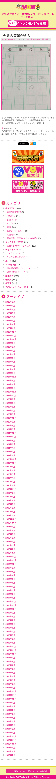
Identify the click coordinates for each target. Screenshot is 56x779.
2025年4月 (10, 361)
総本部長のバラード (16, 271)
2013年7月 (10, 755)
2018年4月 (10, 541)
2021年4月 (10, 447)
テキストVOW (11, 249)
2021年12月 (10, 432)
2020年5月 (10, 474)
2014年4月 (10, 721)
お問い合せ (31, 771)
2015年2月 (10, 683)
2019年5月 (10, 507)
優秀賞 (8, 279)
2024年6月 (10, 380)
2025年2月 (10, 369)
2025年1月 (10, 372)
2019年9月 (10, 492)
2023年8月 (10, 403)
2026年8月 (10, 301)
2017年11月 (10, 560)
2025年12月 (10, 331)
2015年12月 (10, 646)
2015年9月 (10, 657)
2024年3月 (10, 387)
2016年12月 (10, 601)
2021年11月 (10, 436)
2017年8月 (10, 571)
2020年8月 (10, 466)
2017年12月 (10, 556)
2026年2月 (10, 324)
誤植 (9, 227)
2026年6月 (10, 309)
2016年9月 (10, 612)
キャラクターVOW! (14, 242)
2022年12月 (10, 417)
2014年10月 (10, 698)
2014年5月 (10, 717)
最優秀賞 (9, 275)
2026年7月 (10, 305)
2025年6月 (10, 354)
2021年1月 (10, 455)
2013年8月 (10, 751)
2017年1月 (10, 597)
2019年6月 (10, 504)
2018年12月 (10, 519)
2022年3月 (10, 429)
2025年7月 (10, 350)
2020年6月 (10, 470)
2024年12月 (10, 376)
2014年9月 (10, 702)
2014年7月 (10, 710)
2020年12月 (10, 459)
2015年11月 (10, 650)
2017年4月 (10, 586)
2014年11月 (10, 695)
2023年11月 (10, 395)
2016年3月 (10, 635)
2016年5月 (10, 627)
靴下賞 (45, 39)
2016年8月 (10, 616)
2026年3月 (10, 320)
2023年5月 (10, 406)
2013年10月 (10, 743)
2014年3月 (10, 725)
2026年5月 (10, 313)
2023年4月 (10, 410)
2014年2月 (10, 728)
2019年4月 (10, 511)
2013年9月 (10, 747)
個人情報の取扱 (42, 771)
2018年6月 (10, 534)
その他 (29, 39)
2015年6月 (10, 668)
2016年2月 (10, 638)
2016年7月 (10, 620)
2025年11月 (10, 335)
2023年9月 (10, 399)
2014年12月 (10, 691)
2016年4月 (10, 631)
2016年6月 (10, 623)
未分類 (8, 260)
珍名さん (11, 215)
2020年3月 (10, 481)
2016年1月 (10, 642)
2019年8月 (10, 496)
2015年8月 (10, 661)
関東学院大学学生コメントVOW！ (22, 238)
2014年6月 (10, 713)
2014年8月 (10, 706)
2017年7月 (10, 575)
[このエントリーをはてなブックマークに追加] (34, 143)
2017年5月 (10, 582)
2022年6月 (10, 425)
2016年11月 (10, 605)
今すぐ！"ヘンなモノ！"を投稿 (28, 23)
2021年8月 (10, 440)
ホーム (10, 771)
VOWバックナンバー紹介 (16, 286)
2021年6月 (10, 444)
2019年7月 (10, 500)
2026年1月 (10, 328)
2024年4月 (10, 384)
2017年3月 (10, 590)
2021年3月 (10, 451)
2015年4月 (10, 676)
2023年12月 (10, 391)
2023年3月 (10, 414)
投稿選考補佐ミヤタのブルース (21, 268)
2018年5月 (10, 537)
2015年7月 (10, 665)
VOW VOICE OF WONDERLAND (28, 7)
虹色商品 (11, 234)
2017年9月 (10, 567)
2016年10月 (10, 608)
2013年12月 (10, 736)
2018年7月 (10, 530)
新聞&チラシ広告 (14, 230)
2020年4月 (10, 477)
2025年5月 (10, 357)
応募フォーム (20, 771)
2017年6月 (10, 578)
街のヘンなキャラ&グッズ (18, 245)
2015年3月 (10, 680)
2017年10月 (10, 563)
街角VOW (37, 39)
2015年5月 (10, 672)
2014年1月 (10, 732)
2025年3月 (10, 365)
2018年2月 (10, 549)
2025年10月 (10, 339)
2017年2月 (10, 593)
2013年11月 (10, 740)
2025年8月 (10, 346)
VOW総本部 (10, 264)
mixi (31, 143)
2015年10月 (10, 653)
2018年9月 (10, 526)
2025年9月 (10, 342)
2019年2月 (10, 515)
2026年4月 (10, 316)
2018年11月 (10, 522)
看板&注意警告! (14, 212)
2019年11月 (10, 489)
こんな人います (14, 253)
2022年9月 (10, 421)
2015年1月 (10, 687)
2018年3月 (10, 545)
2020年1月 (10, 485)
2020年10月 (10, 462)
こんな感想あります (16, 256)
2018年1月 (10, 552)
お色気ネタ (12, 219)
